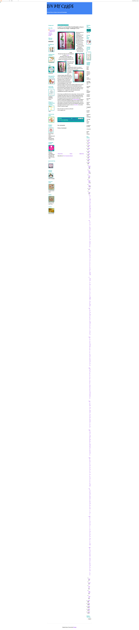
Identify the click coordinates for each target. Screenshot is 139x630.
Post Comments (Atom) (68, 155)
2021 (89, 151)
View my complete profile (50, 34)
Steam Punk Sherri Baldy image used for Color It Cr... (90, 322)
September (89, 181)
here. (68, 55)
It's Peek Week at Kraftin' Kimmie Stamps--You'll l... (90, 501)
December (89, 167)
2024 (89, 142)
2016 (89, 600)
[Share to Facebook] (81, 118)
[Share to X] (80, 118)
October (89, 176)
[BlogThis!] (79, 118)
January (89, 597)
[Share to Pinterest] (82, 118)
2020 (89, 153)
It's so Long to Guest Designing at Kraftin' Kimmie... (90, 206)
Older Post (81, 153)
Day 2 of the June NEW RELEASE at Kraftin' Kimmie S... (90, 443)
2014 (89, 606)
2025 (89, 139)
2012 (89, 611)
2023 (89, 145)
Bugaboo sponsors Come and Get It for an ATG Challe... (90, 531)
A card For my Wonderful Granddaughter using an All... (90, 292)
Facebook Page (76, 99)
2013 (89, 609)
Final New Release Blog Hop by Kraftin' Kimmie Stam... (90, 352)
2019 (89, 156)
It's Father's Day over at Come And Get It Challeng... (90, 262)
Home (71, 153)
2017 (89, 162)
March (89, 587)
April (89, 582)
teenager (59, 121)
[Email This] (78, 118)
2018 (89, 159)
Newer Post (60, 153)
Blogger (74, 627)
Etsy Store (76, 104)
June (89, 192)
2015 (89, 603)
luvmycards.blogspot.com (52, 31)
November (89, 172)
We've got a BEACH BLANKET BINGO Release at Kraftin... (90, 383)
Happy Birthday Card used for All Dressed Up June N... (90, 472)
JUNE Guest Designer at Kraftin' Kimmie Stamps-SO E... (90, 561)
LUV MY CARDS (60, 6)
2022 (89, 148)
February (89, 592)
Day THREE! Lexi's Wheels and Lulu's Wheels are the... (90, 415)
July (90, 188)
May (89, 579)
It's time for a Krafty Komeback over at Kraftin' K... (90, 234)
